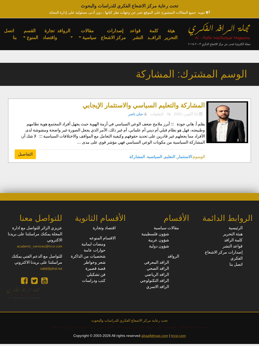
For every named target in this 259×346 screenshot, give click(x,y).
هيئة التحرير (171, 34)
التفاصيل (25, 154)
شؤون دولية (159, 246)
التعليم (169, 157)
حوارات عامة (94, 250)
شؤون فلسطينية (155, 234)
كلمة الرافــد (154, 34)
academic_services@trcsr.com (39, 246)
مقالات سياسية (88, 34)
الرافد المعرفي (156, 262)
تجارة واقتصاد (50, 34)
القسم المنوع (31, 34)
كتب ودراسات (93, 280)
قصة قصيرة (95, 268)
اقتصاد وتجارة (104, 228)
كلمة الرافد (233, 240)
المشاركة (137, 157)
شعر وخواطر (94, 262)
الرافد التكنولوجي (154, 280)
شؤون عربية (158, 240)
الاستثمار (184, 157)
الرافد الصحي (158, 268)
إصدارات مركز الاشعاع (113, 34)
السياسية (154, 157)
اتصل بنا (10, 34)
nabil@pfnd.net (51, 269)
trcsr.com (178, 336)
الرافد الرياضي (157, 274)
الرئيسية (236, 228)
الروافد (63, 30)
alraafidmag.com (154, 336)
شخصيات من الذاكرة (88, 256)
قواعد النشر (136, 34)
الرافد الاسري (157, 286)
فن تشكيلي (96, 274)
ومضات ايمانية (93, 244)
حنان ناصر (135, 114)
